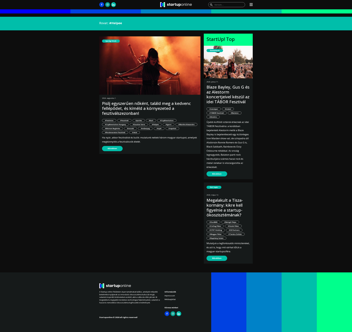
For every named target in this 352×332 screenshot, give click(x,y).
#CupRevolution (167, 120)
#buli (151, 120)
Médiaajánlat (170, 299)
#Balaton (235, 113)
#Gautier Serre (139, 124)
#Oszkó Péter (233, 226)
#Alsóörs (213, 117)
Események (215, 50)
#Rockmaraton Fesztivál (115, 132)
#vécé (134, 132)
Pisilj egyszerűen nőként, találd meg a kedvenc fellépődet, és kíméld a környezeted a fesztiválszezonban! (146, 108)
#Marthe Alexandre (186, 124)
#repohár (172, 128)
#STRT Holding (215, 230)
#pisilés (138, 120)
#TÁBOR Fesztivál (216, 113)
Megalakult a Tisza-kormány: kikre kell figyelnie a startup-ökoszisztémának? (225, 207)
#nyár (159, 128)
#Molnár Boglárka (112, 128)
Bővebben (112, 148)
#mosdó (130, 128)
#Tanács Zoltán (235, 234)
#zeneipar (213, 109)
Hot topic (214, 187)
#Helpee (155, 124)
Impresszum (170, 295)
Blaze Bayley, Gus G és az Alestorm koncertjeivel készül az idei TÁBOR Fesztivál (228, 94)
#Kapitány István (216, 238)
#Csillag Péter (215, 226)
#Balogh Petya (230, 222)
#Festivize (109, 120)
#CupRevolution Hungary (115, 124)
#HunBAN (213, 222)
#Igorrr (168, 124)
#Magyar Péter (215, 234)
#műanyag (145, 128)
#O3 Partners (234, 230)
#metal (228, 109)
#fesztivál (124, 120)
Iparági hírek (110, 41)
